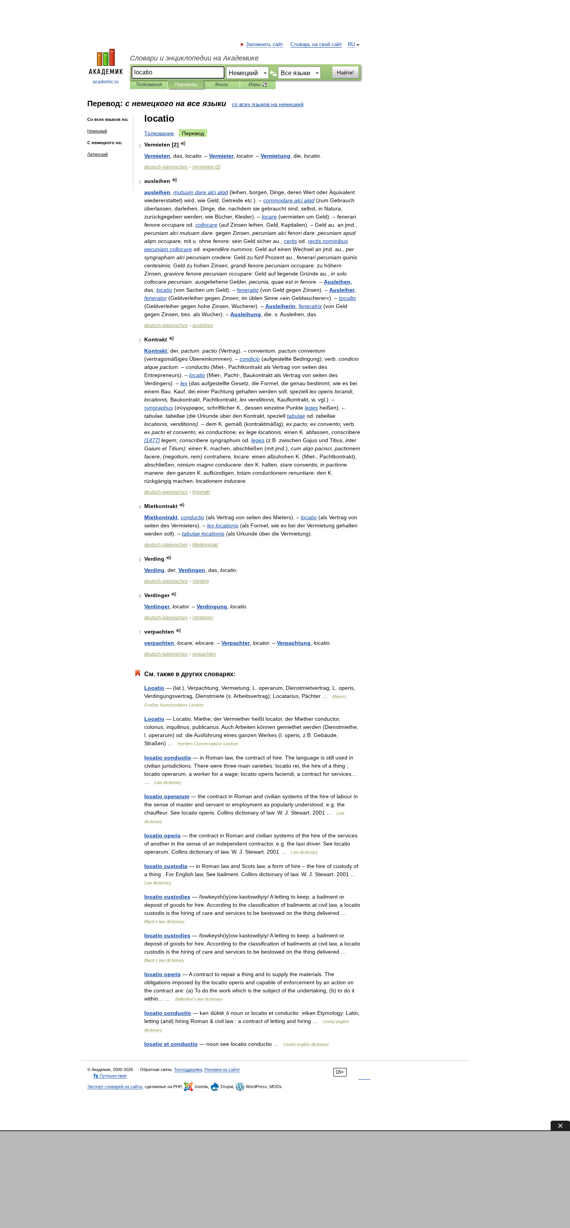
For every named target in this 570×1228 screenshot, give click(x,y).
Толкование (159, 133)
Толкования (149, 84)
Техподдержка (188, 1069)
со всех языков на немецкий (268, 104)
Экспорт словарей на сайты (114, 1086)
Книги (221, 84)
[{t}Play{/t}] (183, 143)
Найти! (345, 72)
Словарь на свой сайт (316, 44)
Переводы (185, 84)
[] (206, 167)
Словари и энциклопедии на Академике (194, 58)
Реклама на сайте (222, 1069)
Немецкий (97, 131)
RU (351, 44)
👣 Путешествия (109, 1075)
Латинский (97, 154)
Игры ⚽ (258, 84)
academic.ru (106, 81)
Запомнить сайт (265, 44)
